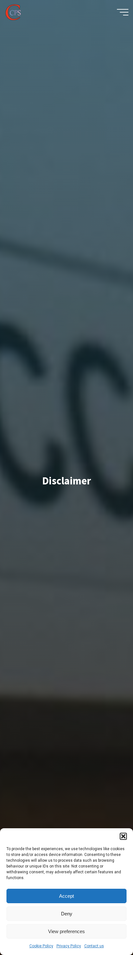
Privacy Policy (68, 946)
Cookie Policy (41, 946)
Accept (66, 896)
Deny (66, 913)
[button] (123, 836)
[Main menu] (122, 12)
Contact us (94, 946)
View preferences (66, 931)
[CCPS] (13, 12)
